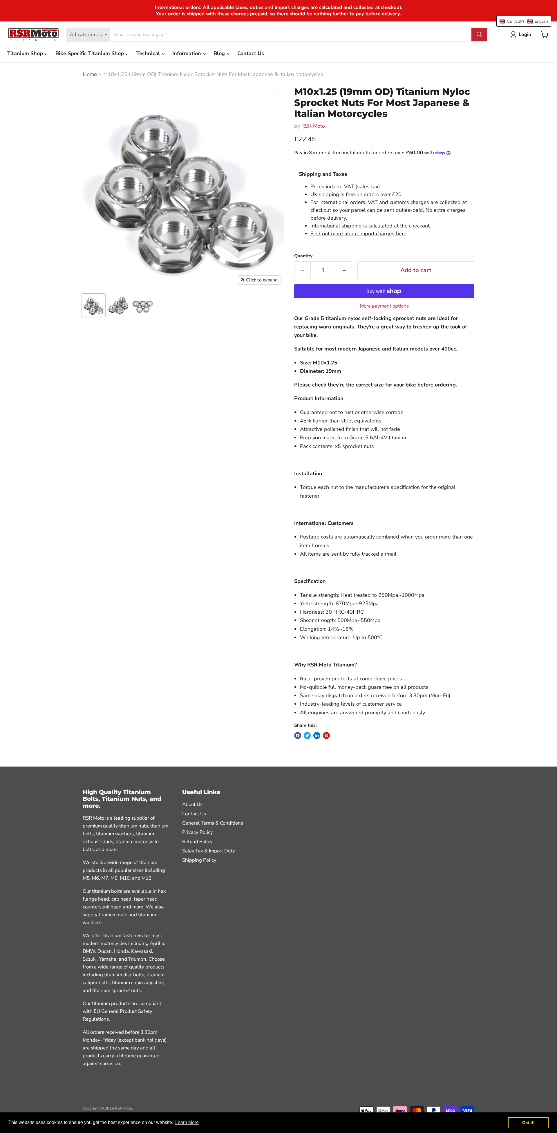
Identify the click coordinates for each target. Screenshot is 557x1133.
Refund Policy (197, 841)
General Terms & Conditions (212, 823)
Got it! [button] (528, 1122)
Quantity (303, 256)
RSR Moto (313, 125)
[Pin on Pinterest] (326, 735)
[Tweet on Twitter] (307, 735)
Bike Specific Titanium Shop (90, 53)
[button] (524, 21)
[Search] (479, 34)
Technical (148, 53)
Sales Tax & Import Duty (208, 851)
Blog (220, 53)
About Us (192, 804)
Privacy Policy (197, 832)
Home (90, 74)
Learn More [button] (187, 1122)
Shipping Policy (199, 860)
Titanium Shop (25, 53)
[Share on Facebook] (297, 735)
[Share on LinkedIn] (316, 735)
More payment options (384, 306)
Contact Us (250, 53)
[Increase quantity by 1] (344, 270)
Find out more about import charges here (358, 233)
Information (187, 53)
